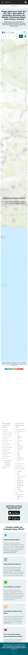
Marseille (19, 437)
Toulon (19, 460)
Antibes (19, 487)
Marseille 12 (20, 496)
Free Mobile (7, 462)
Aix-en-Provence (21, 476)
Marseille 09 (20, 485)
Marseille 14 (20, 494)
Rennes (19, 453)
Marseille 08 (20, 482)
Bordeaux (19, 449)
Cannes (19, 489)
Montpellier (20, 448)
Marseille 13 (20, 480)
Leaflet (3, 362)
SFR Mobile (7, 464)
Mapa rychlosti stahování (21, 36)
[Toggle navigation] (2, 2)
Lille (18, 451)
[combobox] (5, 32)
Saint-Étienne (20, 458)
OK (14, 652)
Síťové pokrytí (17, 36)
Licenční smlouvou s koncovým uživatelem (16, 647)
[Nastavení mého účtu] (25, 2)
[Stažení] (14, 513)
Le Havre (19, 457)
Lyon (18, 439)
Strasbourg (20, 446)
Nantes (19, 444)
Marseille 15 (20, 484)
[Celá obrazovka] (25, 32)
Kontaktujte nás (7, 622)
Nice (18, 442)
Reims (18, 455)
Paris (18, 435)
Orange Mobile (8, 460)
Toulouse (19, 440)
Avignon (19, 478)
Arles (18, 498)
